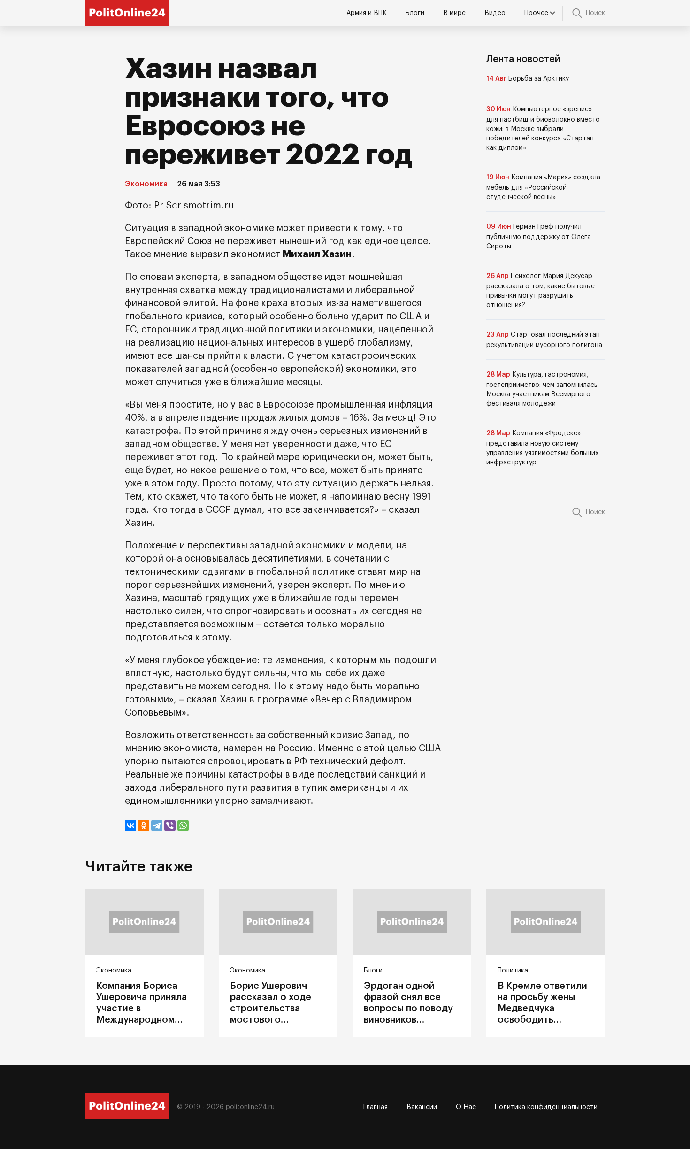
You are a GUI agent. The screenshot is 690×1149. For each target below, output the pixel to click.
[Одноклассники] (143, 825)
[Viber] (170, 825)
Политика (513, 970)
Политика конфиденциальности (546, 1107)
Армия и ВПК (366, 13)
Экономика (146, 184)
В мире (454, 13)
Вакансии (421, 1107)
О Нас (466, 1107)
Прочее (536, 13)
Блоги (415, 13)
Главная (375, 1107)
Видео (495, 13)
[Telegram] (156, 825)
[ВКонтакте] (130, 825)
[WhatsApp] (183, 825)
